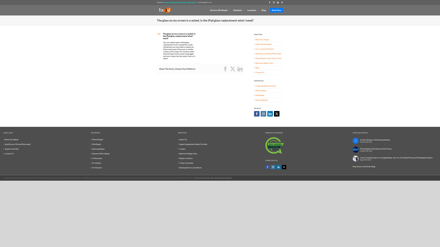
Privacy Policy (210, 178)
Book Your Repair (262, 39)
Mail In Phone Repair (263, 44)
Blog (257, 68)
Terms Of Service (200, 178)
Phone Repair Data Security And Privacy (376, 149)
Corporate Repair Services (265, 86)
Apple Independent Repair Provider (193, 144)
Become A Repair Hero (264, 63)
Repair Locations (186, 158)
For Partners (97, 167)
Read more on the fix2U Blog (364, 166)
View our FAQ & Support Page (173, 2)
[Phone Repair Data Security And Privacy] (356, 150)
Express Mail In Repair (101, 153)
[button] (178, 36)
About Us (183, 139)
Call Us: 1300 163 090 (189, 2)
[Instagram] (263, 114)
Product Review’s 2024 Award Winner (375, 140)
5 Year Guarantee (186, 163)
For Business (97, 158)
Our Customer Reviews (264, 49)
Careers (182, 149)
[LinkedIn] (270, 114)
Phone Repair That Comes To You (268, 58)
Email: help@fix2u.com (205, 2)
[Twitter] (276, 114)
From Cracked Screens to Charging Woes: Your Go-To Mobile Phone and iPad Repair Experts (396, 158)
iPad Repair (259, 95)
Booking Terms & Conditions (190, 167)
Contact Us (259, 72)
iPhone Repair (261, 90)
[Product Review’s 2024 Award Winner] (356, 141)
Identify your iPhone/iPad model (268, 53)
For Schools (96, 163)
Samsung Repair (261, 100)
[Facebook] (257, 114)
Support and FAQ (12, 149)
